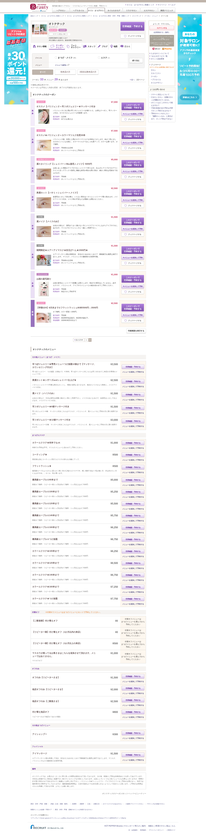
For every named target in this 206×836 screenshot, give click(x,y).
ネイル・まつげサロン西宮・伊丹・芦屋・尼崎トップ (111, 16)
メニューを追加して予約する (133, 372)
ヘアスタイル (78, 10)
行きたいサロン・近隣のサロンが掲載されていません (162, 98)
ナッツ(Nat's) (121, 818)
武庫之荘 (96, 804)
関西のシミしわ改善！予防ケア (41, 809)
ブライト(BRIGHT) (110, 818)
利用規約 (143, 830)
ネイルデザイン (156, 83)
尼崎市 (82, 804)
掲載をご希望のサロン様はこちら (161, 826)
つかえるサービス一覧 (159, 56)
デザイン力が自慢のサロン (156, 804)
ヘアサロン (60, 10)
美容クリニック (166, 10)
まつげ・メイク (67, 58)
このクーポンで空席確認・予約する (133, 106)
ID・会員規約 (133, 830)
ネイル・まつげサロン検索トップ (140, 5)
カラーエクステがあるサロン (112, 804)
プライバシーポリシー (156, 830)
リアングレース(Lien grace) (40, 818)
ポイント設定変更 (157, 59)
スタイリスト (156, 73)
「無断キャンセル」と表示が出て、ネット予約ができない (162, 117)
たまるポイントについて (160, 53)
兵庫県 (74, 804)
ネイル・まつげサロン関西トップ (78, 16)
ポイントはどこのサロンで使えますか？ (162, 104)
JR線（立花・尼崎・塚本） (59, 804)
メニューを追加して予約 (133, 114)
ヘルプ (172, 5)
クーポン (154, 76)
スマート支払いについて (160, 94)
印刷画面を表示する (136, 331)
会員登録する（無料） (162, 32)
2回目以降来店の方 (88, 72)
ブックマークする (134, 36)
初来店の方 (65, 72)
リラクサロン (131, 10)
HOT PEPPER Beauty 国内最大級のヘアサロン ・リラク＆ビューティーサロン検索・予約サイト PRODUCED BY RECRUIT (39, 8)
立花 (88, 804)
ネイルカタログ (114, 10)
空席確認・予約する (132, 26)
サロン (153, 70)
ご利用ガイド (170, 830)
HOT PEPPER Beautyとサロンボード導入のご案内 (125, 826)
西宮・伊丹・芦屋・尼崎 (39, 804)
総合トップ (34, 16)
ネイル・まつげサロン (96, 10)
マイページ (161, 5)
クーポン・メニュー (151, 16)
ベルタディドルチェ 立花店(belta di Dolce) (88, 818)
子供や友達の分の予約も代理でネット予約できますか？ (162, 109)
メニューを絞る (61, 65)
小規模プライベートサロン (134, 804)
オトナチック (136, 16)
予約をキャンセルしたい (160, 113)
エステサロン (149, 10)
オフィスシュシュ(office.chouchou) (62, 818)
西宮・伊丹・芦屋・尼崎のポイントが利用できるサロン (74, 809)
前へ (133, 80)
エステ (106, 58)
